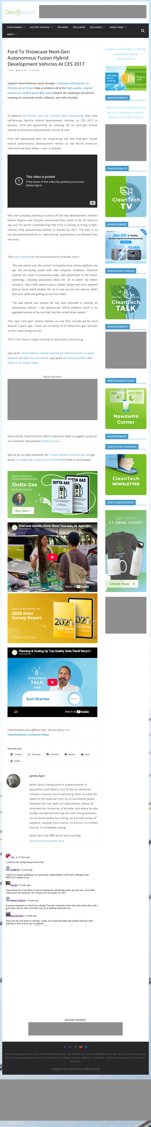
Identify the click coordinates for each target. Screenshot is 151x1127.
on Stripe (27, 88)
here (67, 730)
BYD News (63, 27)
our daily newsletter (74, 358)
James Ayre (22, 70)
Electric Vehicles (40, 27)
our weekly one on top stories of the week (39, 459)
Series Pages (117, 27)
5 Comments (34, 70)
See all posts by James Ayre (46, 841)
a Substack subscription (69, 83)
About (10, 34)
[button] (23, 27)
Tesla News (79, 27)
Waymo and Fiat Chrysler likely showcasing (55, 115)
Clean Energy (14, 27)
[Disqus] (52, 889)
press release (21, 256)
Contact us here (51, 441)
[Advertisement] (92, 11)
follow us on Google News (23, 362)
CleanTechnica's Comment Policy (28, 734)
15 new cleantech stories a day (67, 455)
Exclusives (96, 27)
